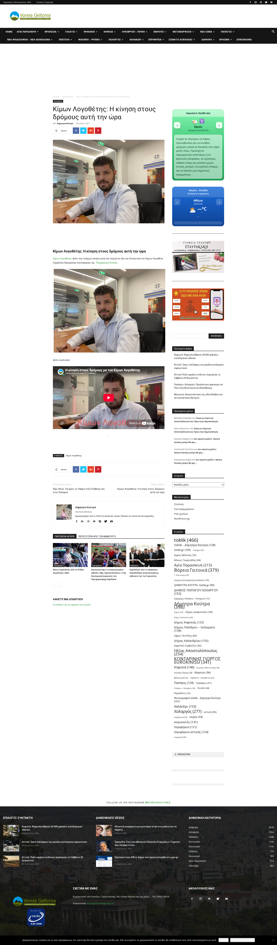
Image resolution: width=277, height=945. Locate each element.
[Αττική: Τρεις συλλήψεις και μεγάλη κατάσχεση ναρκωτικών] (11, 846)
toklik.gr (182, 550)
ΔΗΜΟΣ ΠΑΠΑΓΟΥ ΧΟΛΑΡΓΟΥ (196, 591)
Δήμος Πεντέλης (185, 635)
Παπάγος (226, 31)
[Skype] (101, 521)
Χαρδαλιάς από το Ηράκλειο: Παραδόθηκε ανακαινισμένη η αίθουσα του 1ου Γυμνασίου (144, 572)
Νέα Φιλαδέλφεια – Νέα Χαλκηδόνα (28, 39)
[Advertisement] (138, 67)
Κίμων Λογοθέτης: (62, 258)
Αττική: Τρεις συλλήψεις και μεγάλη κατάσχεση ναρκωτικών (199, 366)
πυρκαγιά (180, 737)
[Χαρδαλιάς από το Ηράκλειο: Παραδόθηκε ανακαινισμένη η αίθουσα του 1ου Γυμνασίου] (147, 555)
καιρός (196, 717)
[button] (273, 31)
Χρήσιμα (224, 39)
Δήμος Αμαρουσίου (199, 611)
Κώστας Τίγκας (183, 672)
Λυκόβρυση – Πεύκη (133, 31)
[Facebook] (250, 2)
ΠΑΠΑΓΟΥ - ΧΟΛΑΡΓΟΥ (202, 678)
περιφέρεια (185, 727)
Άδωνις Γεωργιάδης (187, 560)
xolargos (198, 550)
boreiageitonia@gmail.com (100, 903)
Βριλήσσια (50, 31)
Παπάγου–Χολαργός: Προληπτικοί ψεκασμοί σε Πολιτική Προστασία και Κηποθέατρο (198, 386)
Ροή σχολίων (181, 513)
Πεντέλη (64, 39)
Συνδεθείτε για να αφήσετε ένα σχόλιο (72, 604)
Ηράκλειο (89, 31)
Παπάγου (204, 683)
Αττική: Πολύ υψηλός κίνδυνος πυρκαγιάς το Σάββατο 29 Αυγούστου (197, 376)
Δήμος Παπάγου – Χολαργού (194, 629)
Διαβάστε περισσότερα (242, 940)
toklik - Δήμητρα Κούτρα (194, 545)
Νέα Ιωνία (206, 31)
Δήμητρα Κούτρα (65, 123)
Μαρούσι (159, 31)
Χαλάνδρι (135, 39)
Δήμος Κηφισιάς (189, 622)
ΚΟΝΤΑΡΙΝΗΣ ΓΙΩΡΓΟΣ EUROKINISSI (197, 660)
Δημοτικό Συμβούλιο (187, 645)
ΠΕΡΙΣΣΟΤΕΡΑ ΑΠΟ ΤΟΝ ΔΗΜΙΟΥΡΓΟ (97, 536)
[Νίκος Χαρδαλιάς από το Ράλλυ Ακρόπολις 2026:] (70, 555)
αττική (210, 712)
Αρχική (56, 96)
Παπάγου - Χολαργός (184, 688)
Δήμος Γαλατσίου (183, 617)
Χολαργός (115, 39)
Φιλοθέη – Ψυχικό (89, 39)
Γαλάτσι (70, 31)
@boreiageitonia (158, 802)
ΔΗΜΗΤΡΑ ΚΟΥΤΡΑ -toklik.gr (194, 585)
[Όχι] (273, 940)
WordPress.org (181, 518)
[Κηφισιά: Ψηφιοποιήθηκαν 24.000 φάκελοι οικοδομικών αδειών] (11, 830)
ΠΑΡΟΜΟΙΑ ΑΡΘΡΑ (65, 536)
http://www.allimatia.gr (83, 512)
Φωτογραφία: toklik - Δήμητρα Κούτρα (197, 699)
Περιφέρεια (154, 39)
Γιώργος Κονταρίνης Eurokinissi (191, 580)
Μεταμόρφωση (182, 31)
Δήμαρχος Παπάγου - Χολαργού (192, 598)
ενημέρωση (180, 717)
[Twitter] (266, 2)
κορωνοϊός (186, 722)
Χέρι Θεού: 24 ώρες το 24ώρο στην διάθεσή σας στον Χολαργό (79, 490)
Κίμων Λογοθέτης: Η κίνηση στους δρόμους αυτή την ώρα (140, 490)
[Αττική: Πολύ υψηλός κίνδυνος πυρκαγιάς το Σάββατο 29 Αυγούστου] (11, 861)
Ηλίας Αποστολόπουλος (195, 652)
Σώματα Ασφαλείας (181, 39)
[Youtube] (271, 2)
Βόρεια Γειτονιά (196, 570)
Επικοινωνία (244, 39)
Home (9, 31)
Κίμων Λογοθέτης (74, 455)
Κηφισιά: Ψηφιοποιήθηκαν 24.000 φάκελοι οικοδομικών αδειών (196, 356)
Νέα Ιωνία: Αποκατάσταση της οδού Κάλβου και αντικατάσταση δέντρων (198, 396)
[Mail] (260, 2)
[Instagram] (255, 2)
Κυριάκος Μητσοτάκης (207, 667)
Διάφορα (206, 39)
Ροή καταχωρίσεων (184, 509)
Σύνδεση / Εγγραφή (45, 2)
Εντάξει (223, 940)
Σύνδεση (179, 504)
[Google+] (83, 521)
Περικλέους (182, 693)
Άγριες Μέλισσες (185, 555)
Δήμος (178, 612)
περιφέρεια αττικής (191, 732)
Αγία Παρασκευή (26, 31)
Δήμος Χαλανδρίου (191, 640)
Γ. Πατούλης (181, 575)
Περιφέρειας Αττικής (106, 262)
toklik (186, 540)
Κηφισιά (108, 31)
